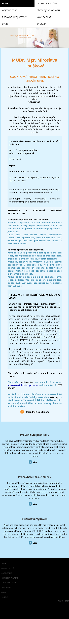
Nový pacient (7, 588)
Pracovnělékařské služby (34, 477)
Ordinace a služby (9, 568)
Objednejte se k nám (37, 411)
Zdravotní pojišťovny (10, 583)
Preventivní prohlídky (34, 435)
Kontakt (5, 597)
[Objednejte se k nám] (22, 412)
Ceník (4, 593)
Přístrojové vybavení (34, 519)
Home (4, 564)
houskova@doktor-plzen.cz (23, 385)
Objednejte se (7, 573)
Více (35, 461)
